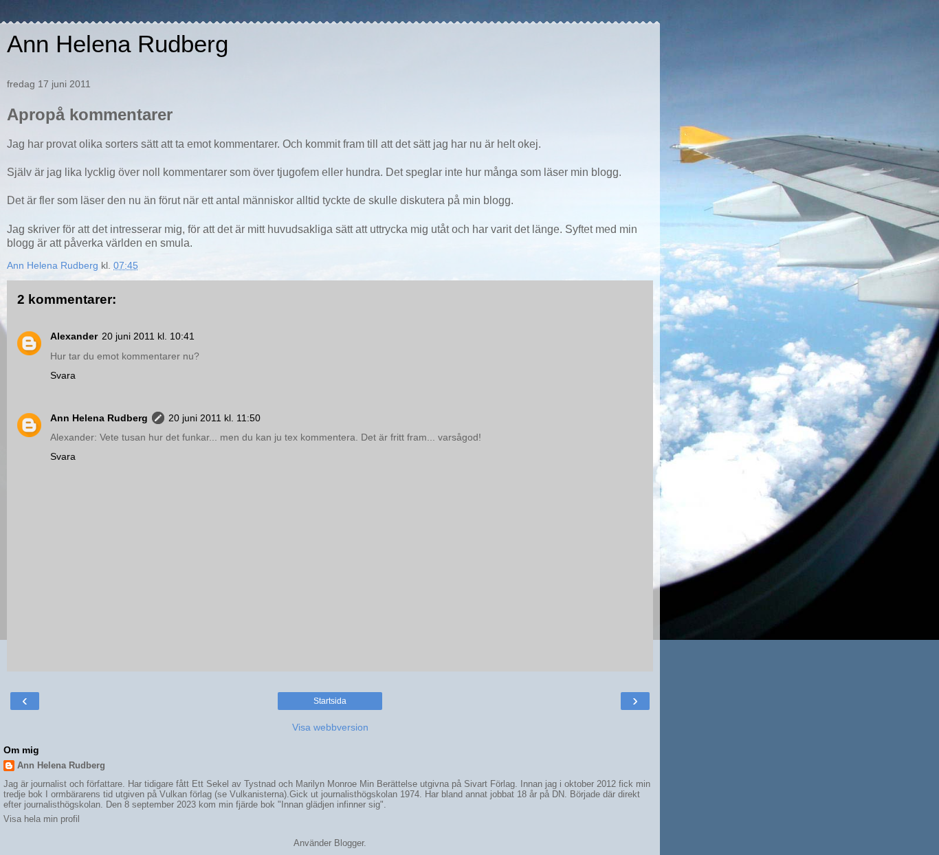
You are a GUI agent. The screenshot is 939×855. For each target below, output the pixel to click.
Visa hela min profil (41, 819)
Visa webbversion (330, 727)
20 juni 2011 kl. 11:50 (214, 417)
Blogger (349, 843)
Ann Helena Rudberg (117, 44)
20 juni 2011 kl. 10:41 (148, 336)
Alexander (74, 336)
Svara (63, 375)
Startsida (329, 701)
